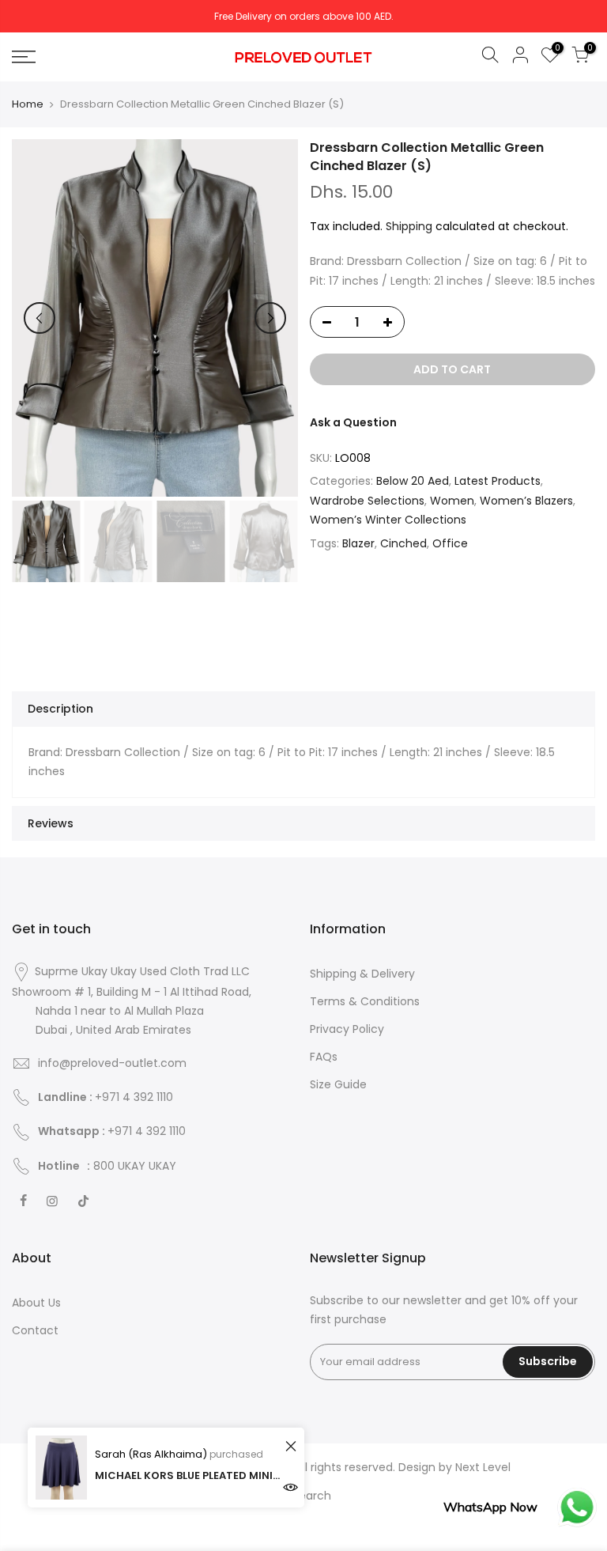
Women (452, 501)
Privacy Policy (347, 1029)
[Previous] (39, 318)
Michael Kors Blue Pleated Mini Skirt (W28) (188, 1475)
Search (311, 1496)
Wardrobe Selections (367, 501)
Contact (35, 1330)
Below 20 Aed (412, 481)
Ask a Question (353, 422)
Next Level (483, 1467)
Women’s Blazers (526, 501)
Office (450, 543)
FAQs (323, 1057)
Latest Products (497, 481)
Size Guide (338, 1084)
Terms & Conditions (365, 1001)
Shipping (409, 226)
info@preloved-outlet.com (112, 1063)
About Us (36, 1303)
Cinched (403, 543)
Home (27, 104)
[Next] (270, 318)
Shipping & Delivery (362, 974)
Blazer (358, 543)
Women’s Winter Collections (388, 520)
